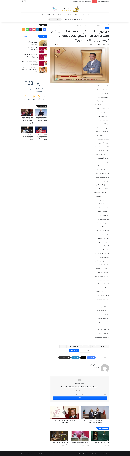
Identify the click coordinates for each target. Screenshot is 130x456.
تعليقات (25, 36)
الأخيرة (34, 36)
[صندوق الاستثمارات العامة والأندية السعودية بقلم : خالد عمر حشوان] (43, 70)
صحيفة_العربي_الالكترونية (75, 346)
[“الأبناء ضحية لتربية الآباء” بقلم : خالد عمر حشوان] (43, 50)
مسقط (63, 346)
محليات (70, 14)
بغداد (86, 346)
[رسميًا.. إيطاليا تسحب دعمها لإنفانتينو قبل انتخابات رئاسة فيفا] (41, 112)
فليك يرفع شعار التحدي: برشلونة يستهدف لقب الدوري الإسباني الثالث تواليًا (76, 1)
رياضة (64, 14)
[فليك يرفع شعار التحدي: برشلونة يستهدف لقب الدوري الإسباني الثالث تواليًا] (27, 112)
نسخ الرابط (74, 350)
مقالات (41, 14)
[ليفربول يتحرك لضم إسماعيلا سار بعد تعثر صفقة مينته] (27, 130)
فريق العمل (33, 453)
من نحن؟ (84, 14)
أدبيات (102, 25)
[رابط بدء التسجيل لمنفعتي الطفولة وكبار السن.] (43, 43)
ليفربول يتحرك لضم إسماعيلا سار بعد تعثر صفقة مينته (27, 136)
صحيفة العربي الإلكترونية (83, 453)
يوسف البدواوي (103, 44)
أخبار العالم (77, 14)
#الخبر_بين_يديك (102, 346)
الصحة (59, 14)
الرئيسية (90, 14)
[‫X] (96, 368)
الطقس (48, 14)
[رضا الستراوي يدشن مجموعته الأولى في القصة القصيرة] (80, 436)
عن (37, 453)
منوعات (54, 14)
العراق (93, 346)
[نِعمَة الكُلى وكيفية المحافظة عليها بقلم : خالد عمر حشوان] (43, 57)
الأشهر (42, 36)
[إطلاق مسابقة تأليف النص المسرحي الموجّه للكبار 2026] (59, 436)
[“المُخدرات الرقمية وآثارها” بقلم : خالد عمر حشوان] (43, 63)
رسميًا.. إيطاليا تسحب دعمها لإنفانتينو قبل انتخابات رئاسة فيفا (41, 119)
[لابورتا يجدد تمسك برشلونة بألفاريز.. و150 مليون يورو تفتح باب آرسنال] (41, 130)
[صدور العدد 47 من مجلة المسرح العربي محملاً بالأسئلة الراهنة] (100, 436)
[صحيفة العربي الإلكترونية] (65, 9)
